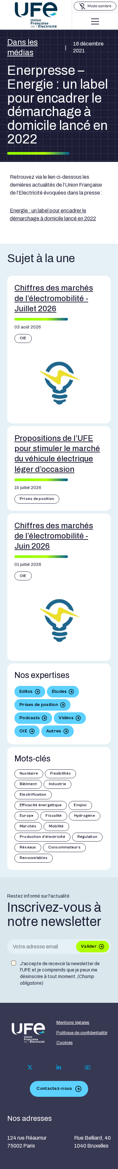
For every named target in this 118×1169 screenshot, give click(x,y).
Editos (26, 691)
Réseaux (28, 847)
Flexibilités (60, 773)
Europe (26, 816)
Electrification (33, 794)
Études (59, 691)
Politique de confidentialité (81, 1033)
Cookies (64, 1042)
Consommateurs (64, 847)
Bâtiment (28, 784)
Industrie (57, 784)
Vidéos (66, 718)
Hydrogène (84, 816)
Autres (53, 731)
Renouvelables (34, 858)
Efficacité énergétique (41, 805)
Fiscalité (54, 816)
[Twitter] (30, 1067)
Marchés (28, 826)
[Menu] (95, 21)
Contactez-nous (54, 1088)
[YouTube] (87, 1067)
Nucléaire (29, 773)
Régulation (87, 837)
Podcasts (29, 718)
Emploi (80, 805)
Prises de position (37, 499)
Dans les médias (22, 47)
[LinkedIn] (58, 1067)
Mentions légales (72, 1022)
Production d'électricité (42, 837)
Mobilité (56, 826)
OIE (23, 338)
